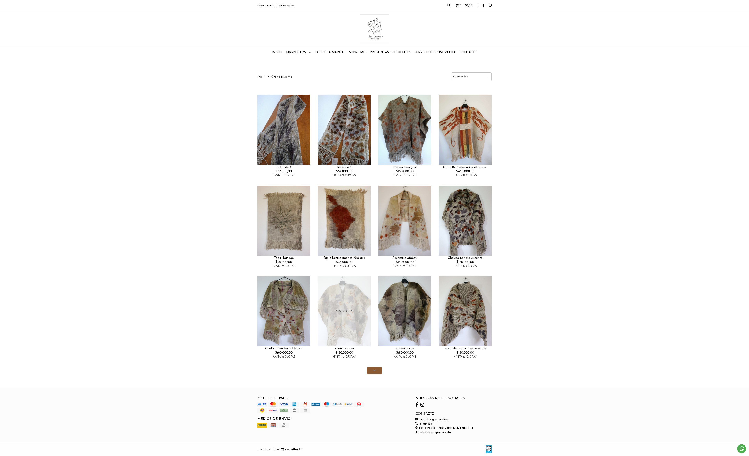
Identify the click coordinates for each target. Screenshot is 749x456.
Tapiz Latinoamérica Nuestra (344, 258)
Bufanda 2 (344, 167)
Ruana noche (405, 348)
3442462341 (427, 423)
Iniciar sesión (286, 5)
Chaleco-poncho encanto (465, 258)
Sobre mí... (357, 52)
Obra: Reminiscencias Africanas (465, 167)
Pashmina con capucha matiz (465, 348)
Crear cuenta (265, 5)
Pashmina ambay (404, 258)
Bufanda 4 (284, 167)
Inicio (277, 52)
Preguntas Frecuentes (390, 52)
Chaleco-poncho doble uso (283, 348)
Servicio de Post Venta (435, 52)
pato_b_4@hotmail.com (434, 419)
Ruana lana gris (405, 167)
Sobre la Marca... (330, 52)
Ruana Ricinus (344, 348)
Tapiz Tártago (284, 258)
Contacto (468, 52)
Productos (296, 52)
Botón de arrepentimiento (434, 432)
